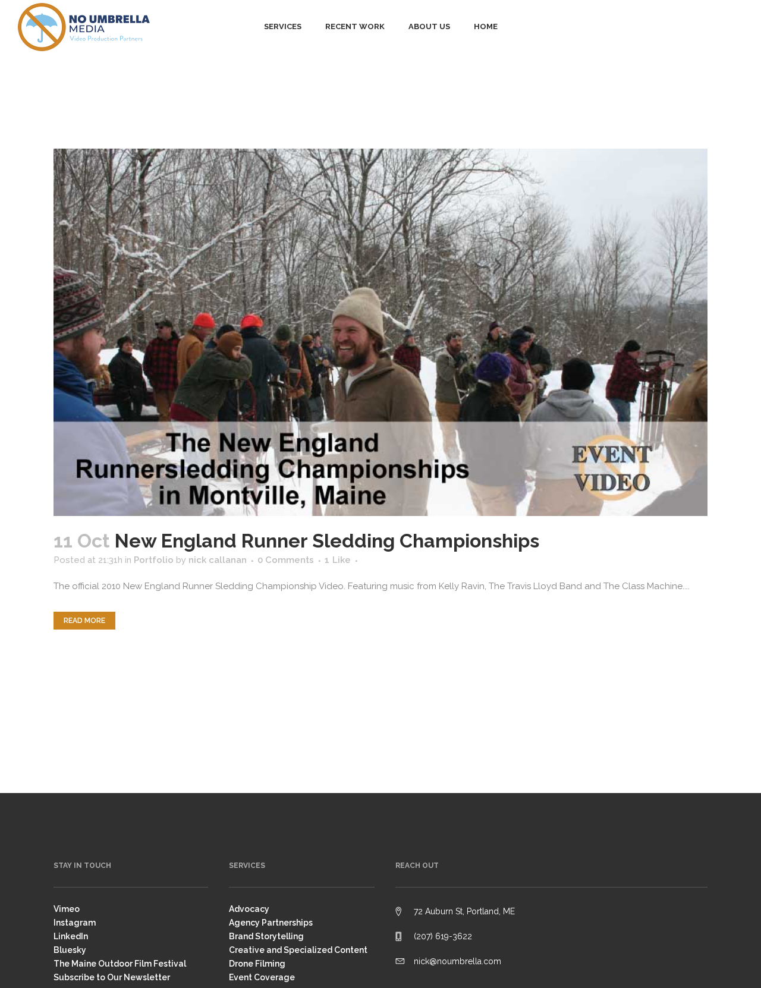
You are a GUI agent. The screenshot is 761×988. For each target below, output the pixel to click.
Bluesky (70, 950)
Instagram (75, 922)
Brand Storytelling (266, 936)
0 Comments (285, 560)
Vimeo (67, 909)
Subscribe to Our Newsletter (112, 977)
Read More (84, 620)
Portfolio (154, 560)
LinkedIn (71, 936)
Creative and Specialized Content (298, 950)
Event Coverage (262, 977)
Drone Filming (257, 963)
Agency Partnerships (271, 922)
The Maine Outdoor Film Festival (120, 963)
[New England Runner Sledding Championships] (380, 332)
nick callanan (217, 560)
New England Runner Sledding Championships (327, 541)
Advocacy (249, 909)
